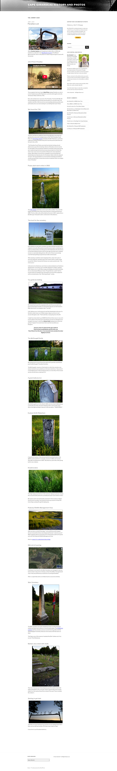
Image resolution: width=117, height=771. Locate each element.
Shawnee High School (75, 123)
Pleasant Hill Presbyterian (80, 126)
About (28, 767)
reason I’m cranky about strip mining (41, 539)
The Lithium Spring (80, 106)
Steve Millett (70, 103)
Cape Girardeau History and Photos (56, 4)
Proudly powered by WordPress (38, 767)
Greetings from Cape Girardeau (81, 121)
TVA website (33, 209)
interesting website (37, 138)
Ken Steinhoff (70, 101)
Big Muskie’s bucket (47, 52)
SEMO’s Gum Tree (78, 101)
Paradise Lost (33, 24)
